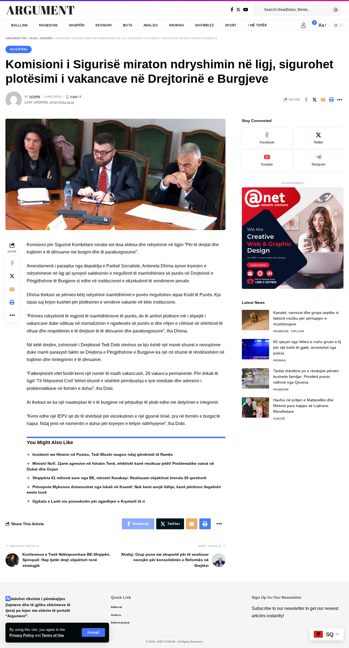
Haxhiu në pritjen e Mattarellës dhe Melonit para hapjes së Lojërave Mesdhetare (303, 406)
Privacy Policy (22, 635)
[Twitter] (238, 9)
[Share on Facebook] (306, 99)
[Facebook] (232, 9)
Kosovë (279, 418)
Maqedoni (280, 331)
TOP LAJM (297, 331)
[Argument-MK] (40, 10)
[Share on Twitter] (314, 99)
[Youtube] (267, 160)
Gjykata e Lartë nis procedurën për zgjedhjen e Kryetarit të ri (88, 501)
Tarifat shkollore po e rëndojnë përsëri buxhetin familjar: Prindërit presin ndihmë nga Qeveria (306, 376)
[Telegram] (318, 160)
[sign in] (303, 25)
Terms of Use (53, 635)
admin (34, 97)
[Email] (323, 99)
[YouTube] (245, 9)
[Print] (331, 99)
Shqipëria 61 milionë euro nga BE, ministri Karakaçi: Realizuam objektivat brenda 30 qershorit (119, 478)
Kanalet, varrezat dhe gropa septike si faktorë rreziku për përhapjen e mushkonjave (306, 318)
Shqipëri (18, 49)
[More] (340, 99)
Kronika (279, 360)
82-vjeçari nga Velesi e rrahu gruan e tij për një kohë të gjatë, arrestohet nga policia (307, 347)
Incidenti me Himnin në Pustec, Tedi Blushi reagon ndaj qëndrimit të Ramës (102, 454)
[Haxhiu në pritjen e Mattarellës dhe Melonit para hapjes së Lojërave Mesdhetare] (255, 407)
